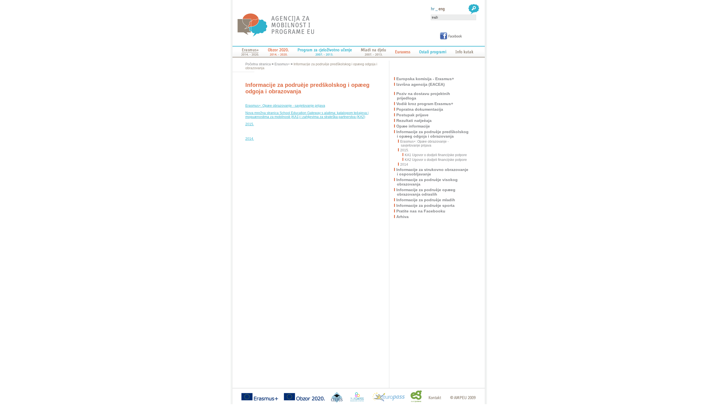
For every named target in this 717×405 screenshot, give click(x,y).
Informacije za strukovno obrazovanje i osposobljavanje (432, 171)
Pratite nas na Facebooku (421, 211)
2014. (249, 139)
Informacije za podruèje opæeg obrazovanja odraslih (426, 192)
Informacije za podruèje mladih (426, 200)
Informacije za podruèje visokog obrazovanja (427, 181)
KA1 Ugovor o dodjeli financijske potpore (436, 155)
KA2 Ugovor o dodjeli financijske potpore (436, 160)
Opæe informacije (413, 126)
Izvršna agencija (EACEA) (421, 84)
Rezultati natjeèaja (414, 120)
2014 (404, 164)
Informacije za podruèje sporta (426, 205)
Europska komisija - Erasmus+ (425, 79)
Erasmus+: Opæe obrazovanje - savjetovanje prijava (285, 106)
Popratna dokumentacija (420, 109)
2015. (249, 124)
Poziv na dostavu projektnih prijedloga (423, 95)
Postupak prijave (413, 115)
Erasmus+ (282, 64)
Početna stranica (258, 64)
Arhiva (403, 216)
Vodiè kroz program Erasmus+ (425, 103)
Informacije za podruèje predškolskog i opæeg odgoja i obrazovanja (433, 133)
